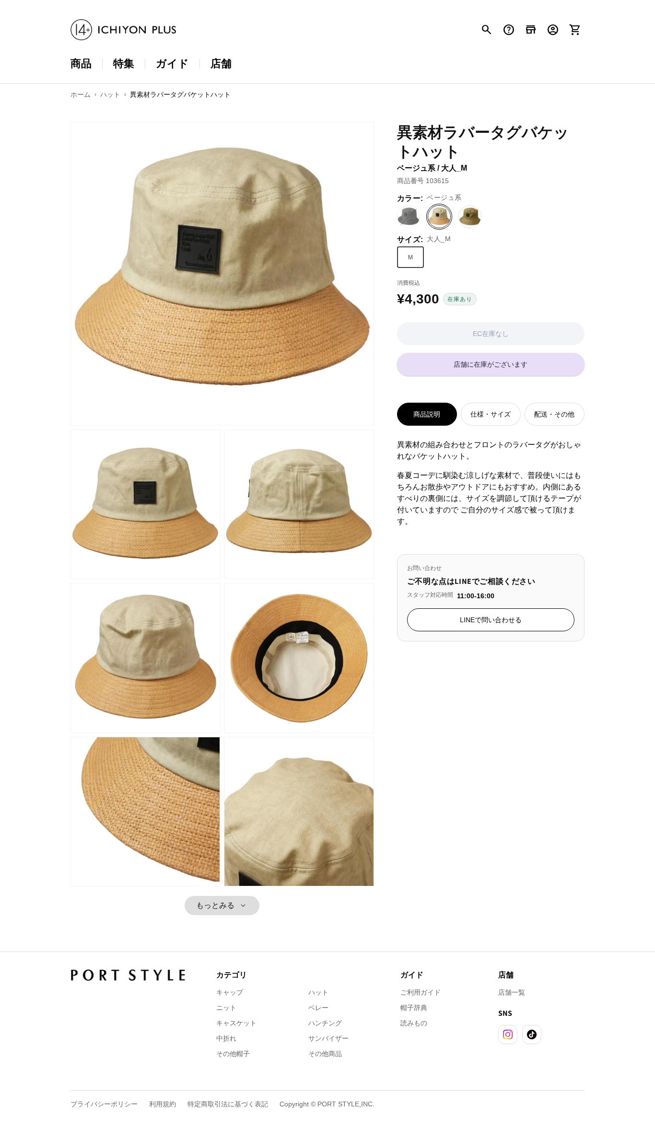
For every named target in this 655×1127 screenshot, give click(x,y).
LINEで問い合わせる (491, 620)
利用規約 (162, 1104)
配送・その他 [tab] (554, 414)
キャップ (229, 992)
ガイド (172, 64)
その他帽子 (233, 1053)
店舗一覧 (511, 992)
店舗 (221, 64)
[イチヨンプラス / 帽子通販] (123, 30)
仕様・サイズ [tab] (490, 414)
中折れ (226, 1038)
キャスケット (236, 1023)
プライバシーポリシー (104, 1104)
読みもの (413, 1023)
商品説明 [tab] (426, 414)
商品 (81, 64)
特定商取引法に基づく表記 (227, 1104)
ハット (318, 992)
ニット (226, 1007)
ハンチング (325, 1023)
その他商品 (325, 1053)
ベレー (318, 1007)
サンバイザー (328, 1038)
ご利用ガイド (420, 992)
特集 (123, 64)
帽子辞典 (413, 1007)
